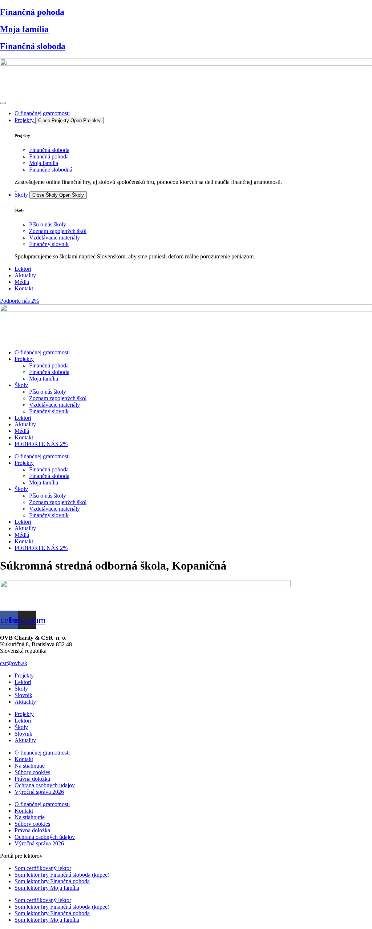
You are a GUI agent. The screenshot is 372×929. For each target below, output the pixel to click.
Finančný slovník (49, 411)
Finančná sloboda (32, 46)
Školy (21, 385)
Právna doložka (32, 779)
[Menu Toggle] (3, 103)
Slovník (23, 695)
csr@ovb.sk (13, 663)
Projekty (24, 359)
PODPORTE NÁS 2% (41, 444)
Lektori (23, 418)
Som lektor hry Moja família (47, 888)
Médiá (22, 431)
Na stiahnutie (30, 766)
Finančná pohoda (32, 12)
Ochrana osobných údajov (45, 785)
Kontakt (24, 437)
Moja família (24, 29)
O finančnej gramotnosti (42, 352)
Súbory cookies (32, 772)
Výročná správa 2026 (39, 792)
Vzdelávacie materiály (54, 405)
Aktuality (25, 424)
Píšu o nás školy (47, 392)
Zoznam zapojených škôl (57, 398)
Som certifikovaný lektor (43, 868)
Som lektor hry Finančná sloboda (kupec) (62, 875)
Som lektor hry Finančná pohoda (52, 881)
